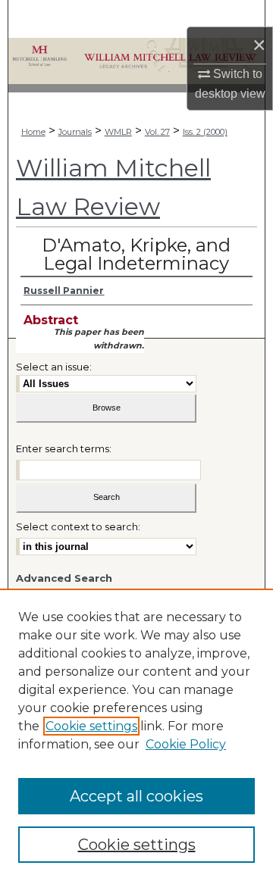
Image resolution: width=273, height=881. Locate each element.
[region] (136, 735)
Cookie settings (91, 726)
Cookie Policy (186, 744)
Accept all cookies (136, 796)
